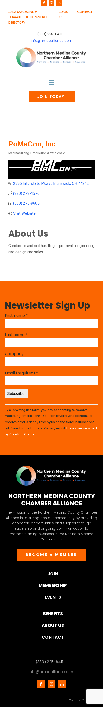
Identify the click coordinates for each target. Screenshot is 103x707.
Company (14, 354)
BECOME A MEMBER (51, 554)
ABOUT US (64, 14)
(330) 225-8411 (49, 34)
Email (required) (21, 373)
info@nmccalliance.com (51, 41)
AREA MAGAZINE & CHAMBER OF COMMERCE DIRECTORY (28, 17)
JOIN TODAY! (51, 96)
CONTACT (84, 12)
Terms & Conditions (83, 700)
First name (16, 315)
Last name (16, 334)
